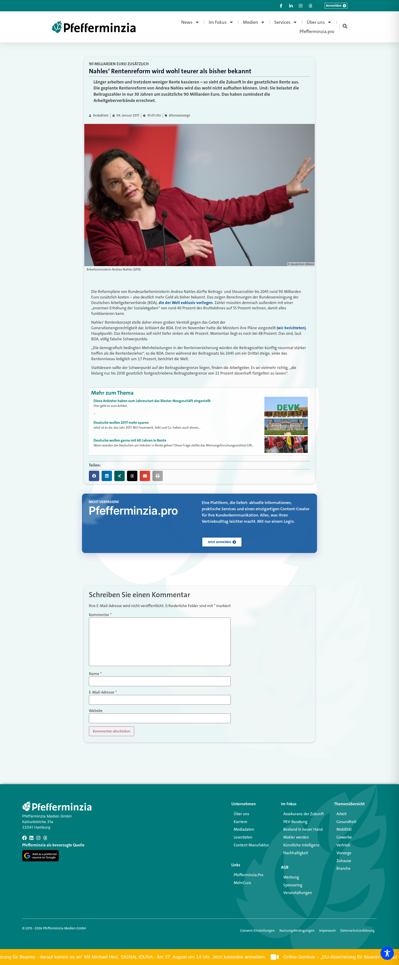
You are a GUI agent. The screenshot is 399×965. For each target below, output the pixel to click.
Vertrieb (343, 845)
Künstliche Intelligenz (301, 845)
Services (282, 22)
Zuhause (343, 860)
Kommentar (100, 615)
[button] (94, 476)
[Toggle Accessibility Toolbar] (387, 953)
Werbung (291, 877)
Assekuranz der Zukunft (303, 813)
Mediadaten (244, 829)
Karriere (240, 821)
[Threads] (45, 838)
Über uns (316, 22)
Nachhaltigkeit (295, 852)
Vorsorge (343, 852)
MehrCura (242, 882)
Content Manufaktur (251, 845)
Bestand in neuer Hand (303, 829)
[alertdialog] (199, 957)
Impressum (327, 930)
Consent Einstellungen (257, 930)
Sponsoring (292, 885)
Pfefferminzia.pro (316, 31)
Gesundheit (346, 821)
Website (96, 711)
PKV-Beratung (295, 821)
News (187, 22)
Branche (343, 868)
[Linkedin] (31, 838)
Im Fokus (218, 22)
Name (95, 674)
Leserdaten (243, 837)
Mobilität (344, 829)
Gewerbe (344, 837)
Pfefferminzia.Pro (248, 874)
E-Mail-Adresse (103, 692)
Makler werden (296, 837)
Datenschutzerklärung (357, 930)
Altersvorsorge (179, 115)
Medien (250, 22)
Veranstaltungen (297, 892)
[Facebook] (24, 838)
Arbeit (341, 813)
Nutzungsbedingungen (296, 930)
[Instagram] (38, 838)
